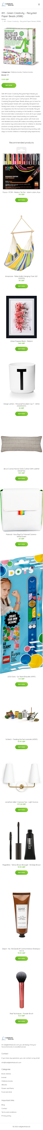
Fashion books (28, 72)
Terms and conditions (9, 1112)
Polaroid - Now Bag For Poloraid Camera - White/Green (21, 535)
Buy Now (9, 85)
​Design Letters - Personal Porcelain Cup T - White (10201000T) (22, 405)
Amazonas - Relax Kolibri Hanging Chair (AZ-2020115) (21, 277)
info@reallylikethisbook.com (11, 1062)
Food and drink (7, 1092)
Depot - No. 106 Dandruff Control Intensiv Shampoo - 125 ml (21, 950)
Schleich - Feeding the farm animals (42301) (22, 739)
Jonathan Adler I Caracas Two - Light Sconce (21, 802)
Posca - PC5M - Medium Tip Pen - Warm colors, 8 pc (21, 192)
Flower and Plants (8, 1088)
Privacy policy (6, 1116)
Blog (3, 1105)
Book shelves (6, 1074)
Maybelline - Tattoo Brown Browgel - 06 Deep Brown (21, 865)
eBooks (4, 1085)
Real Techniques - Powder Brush (21, 1014)
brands (4, 1077)
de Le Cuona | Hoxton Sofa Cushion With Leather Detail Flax (22, 470)
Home (4, 19)
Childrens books (16, 72)
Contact (4, 1108)
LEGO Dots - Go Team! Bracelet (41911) (22, 677)
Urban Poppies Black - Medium (21, 341)
